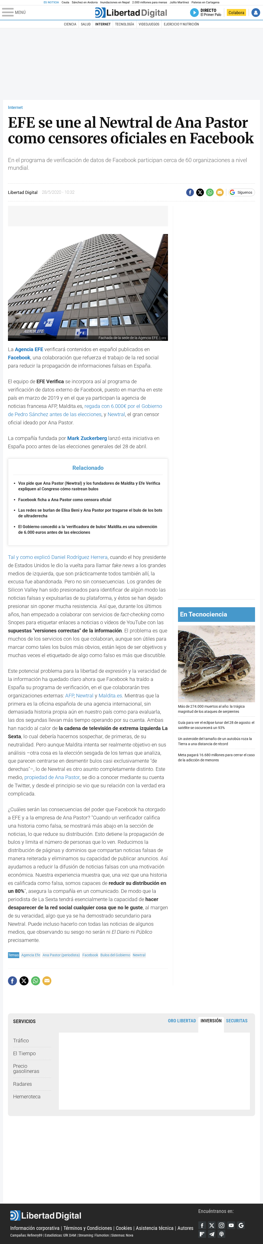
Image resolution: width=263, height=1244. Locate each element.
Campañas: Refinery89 (26, 1235)
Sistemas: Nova (122, 1235)
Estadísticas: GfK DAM (60, 1235)
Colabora (236, 12)
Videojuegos (149, 24)
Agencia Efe (30, 955)
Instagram (221, 1225)
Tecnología (124, 24)
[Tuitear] (200, 192)
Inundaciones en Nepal (115, 2)
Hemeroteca (27, 1097)
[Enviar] (210, 192)
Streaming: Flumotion (93, 1235)
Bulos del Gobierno (115, 955)
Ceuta (65, 2)
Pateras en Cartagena (205, 2)
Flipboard (202, 1234)
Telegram (212, 1234)
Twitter (212, 1225)
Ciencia (70, 24)
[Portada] (131, 12)
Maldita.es (110, 696)
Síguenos (245, 192)
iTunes (221, 1234)
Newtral (116, 414)
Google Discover (241, 1225)
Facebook (90, 955)
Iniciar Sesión (255, 12)
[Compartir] (190, 192)
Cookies (124, 1228)
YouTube (231, 1225)
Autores (185, 1228)
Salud (86, 24)
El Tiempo (24, 1053)
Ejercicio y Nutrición (181, 24)
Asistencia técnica (155, 1228)
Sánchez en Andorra (85, 2)
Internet (103, 24)
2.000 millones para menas (149, 2)
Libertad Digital (104, 1215)
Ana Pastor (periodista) (61, 955)
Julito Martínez (179, 2)
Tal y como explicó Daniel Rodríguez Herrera (58, 557)
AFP (69, 696)
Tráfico (21, 1041)
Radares (22, 1084)
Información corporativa (35, 1228)
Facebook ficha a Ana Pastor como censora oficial (64, 499)
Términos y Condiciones (87, 1228)
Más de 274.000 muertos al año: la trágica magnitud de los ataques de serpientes (211, 709)
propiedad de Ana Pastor (52, 777)
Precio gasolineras (26, 1068)
